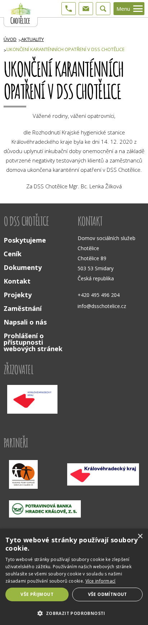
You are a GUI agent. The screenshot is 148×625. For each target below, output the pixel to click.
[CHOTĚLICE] (21, 13)
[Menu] (137, 8)
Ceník (13, 253)
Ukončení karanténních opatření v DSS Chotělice (65, 49)
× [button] (140, 536)
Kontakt (17, 281)
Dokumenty (23, 267)
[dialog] (74, 577)
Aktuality (32, 39)
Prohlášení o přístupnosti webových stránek (33, 342)
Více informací (100, 581)
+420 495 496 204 (99, 294)
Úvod (10, 39)
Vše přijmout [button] (37, 594)
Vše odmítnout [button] (107, 594)
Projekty (18, 294)
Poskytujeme (25, 240)
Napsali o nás (25, 322)
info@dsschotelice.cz (102, 306)
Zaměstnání (23, 308)
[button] (74, 613)
